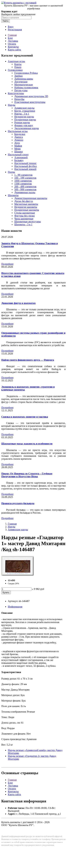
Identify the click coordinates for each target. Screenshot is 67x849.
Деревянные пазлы (24, 192)
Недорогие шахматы (25, 207)
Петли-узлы (20, 90)
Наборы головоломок (26, 87)
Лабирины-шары (23, 78)
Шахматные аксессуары (27, 221)
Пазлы (11, 172)
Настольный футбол (25, 166)
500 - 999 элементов (25, 189)
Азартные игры (16, 61)
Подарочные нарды (25, 119)
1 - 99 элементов (23, 175)
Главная (12, 35)
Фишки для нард (23, 125)
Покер (17, 67)
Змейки (18, 75)
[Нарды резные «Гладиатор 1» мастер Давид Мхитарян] (17, 574)
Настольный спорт (18, 154)
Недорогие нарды (24, 116)
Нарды (11, 105)
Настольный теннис (25, 163)
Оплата (12, 43)
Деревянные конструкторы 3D (31, 96)
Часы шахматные (23, 218)
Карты (17, 64)
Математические (23, 84)
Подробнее (7, 264)
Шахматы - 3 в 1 (23, 224)
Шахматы (13, 195)
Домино (18, 140)
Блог (10, 38)
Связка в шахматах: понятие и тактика (24, 416)
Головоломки (15, 70)
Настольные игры (18, 131)
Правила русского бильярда (17, 503)
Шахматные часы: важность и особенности (26, 443)
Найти (5, 21)
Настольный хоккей (25, 169)
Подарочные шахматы (26, 209)
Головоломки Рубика (26, 73)
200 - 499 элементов (25, 186)
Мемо (17, 148)
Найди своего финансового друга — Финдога (27, 360)
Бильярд (18, 160)
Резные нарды (22, 122)
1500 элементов (23, 183)
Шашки (18, 151)
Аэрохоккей (21, 157)
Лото (17, 142)
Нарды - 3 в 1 (21, 113)
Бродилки (19, 134)
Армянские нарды (24, 108)
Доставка (13, 40)
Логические (20, 81)
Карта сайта (14, 49)
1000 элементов (23, 180)
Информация (15, 606)
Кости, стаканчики (24, 110)
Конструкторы (16, 93)
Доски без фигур (23, 201)
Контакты (13, 46)
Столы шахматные (24, 212)
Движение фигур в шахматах (18, 303)
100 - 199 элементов (25, 177)
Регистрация (15, 29)
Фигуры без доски (24, 215)
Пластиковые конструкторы (29, 102)
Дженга (18, 137)
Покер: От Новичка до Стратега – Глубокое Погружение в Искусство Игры (26, 475)
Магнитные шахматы (26, 204)
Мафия (18, 145)
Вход (10, 26)
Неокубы (19, 99)
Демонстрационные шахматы (30, 198)
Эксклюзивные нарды (26, 128)
